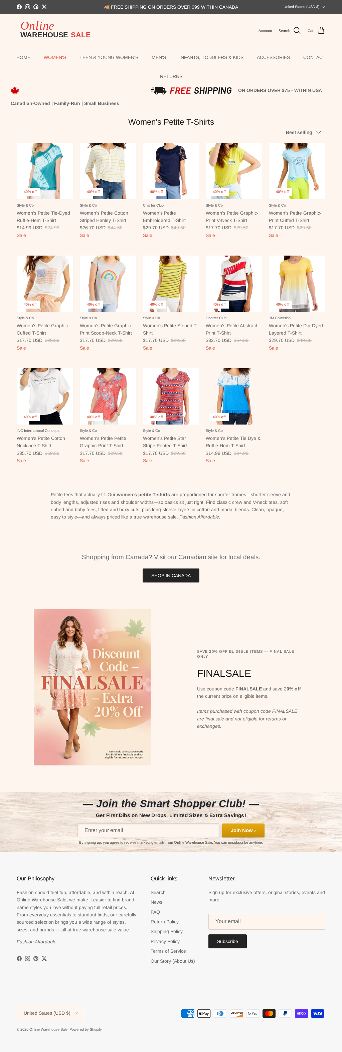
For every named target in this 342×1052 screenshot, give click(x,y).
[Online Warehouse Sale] (58, 31)
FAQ (155, 912)
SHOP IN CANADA (171, 575)
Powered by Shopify (85, 1029)
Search (158, 892)
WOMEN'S (55, 57)
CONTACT (314, 57)
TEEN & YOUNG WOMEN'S (108, 57)
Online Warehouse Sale (48, 1029)
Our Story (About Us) (173, 961)
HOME (23, 57)
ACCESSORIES (273, 57)
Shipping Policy (167, 931)
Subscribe (227, 941)
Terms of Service (168, 951)
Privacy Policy (165, 941)
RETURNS (171, 76)
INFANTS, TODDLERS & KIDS (211, 57)
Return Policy (165, 921)
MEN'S (159, 57)
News (156, 902)
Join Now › (243, 830)
